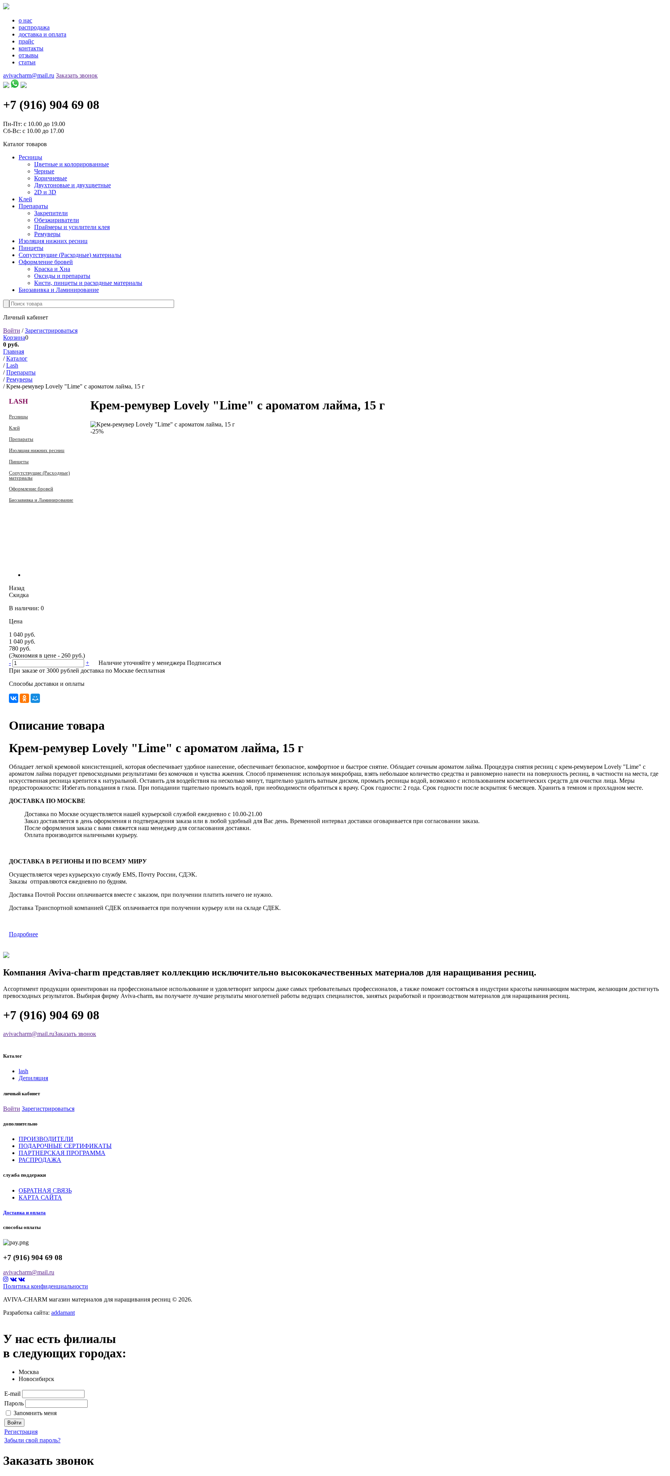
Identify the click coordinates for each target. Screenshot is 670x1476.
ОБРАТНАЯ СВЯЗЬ (45, 1190)
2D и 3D (45, 192)
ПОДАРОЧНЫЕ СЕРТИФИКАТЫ (65, 1146)
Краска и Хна (52, 269)
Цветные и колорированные (71, 164)
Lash (18, 401)
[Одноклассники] (24, 698)
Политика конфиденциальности (45, 1286)
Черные (44, 171)
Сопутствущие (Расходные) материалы (70, 255)
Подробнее (23, 934)
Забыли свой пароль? (32, 1440)
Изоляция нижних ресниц (53, 241)
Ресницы (30, 157)
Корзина (14, 337)
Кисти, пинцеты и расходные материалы (88, 283)
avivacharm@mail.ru (28, 75)
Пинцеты (31, 248)
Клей (25, 199)
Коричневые (50, 178)
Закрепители (51, 213)
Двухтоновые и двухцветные (72, 185)
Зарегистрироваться (51, 330)
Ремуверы (47, 234)
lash (23, 1071)
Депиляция (33, 1078)
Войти (11, 330)
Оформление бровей (46, 262)
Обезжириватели (56, 220)
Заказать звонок (77, 75)
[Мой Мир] (35, 698)
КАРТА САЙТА (40, 1197)
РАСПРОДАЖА (40, 1160)
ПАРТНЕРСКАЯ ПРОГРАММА (62, 1153)
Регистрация (21, 1431)
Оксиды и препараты (62, 276)
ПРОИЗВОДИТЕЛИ (46, 1139)
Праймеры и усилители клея (72, 227)
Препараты (33, 206)
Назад (16, 588)
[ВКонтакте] (13, 698)
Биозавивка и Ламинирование (59, 290)
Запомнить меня (35, 1413)
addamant (63, 1312)
